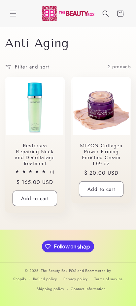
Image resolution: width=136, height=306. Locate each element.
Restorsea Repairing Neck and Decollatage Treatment (35, 154)
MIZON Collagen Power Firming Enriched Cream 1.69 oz (101, 154)
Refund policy (45, 279)
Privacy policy (75, 279)
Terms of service (108, 279)
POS (73, 270)
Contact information (88, 288)
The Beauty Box (54, 270)
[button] (13, 13)
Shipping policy (50, 288)
